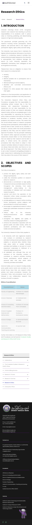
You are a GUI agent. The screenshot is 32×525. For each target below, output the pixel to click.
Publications (8, 360)
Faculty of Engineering (8, 482)
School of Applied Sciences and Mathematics (14, 477)
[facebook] (3, 522)
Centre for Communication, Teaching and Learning (15, 484)
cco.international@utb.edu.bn (10, 456)
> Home (3, 19)
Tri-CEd (4, 486)
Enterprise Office (10, 387)
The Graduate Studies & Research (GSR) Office (13, 365)
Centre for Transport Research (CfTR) (12, 504)
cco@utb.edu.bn (7, 451)
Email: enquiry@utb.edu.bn (9, 427)
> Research (9, 19)
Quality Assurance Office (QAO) (10, 488)
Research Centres (10, 378)
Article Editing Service (11, 370)
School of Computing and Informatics (12, 475)
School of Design (7, 479)
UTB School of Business (8, 473)
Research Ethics (9, 383)
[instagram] (5, 522)
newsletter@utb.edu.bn (8, 461)
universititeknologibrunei (9, 430)
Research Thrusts (10, 374)
